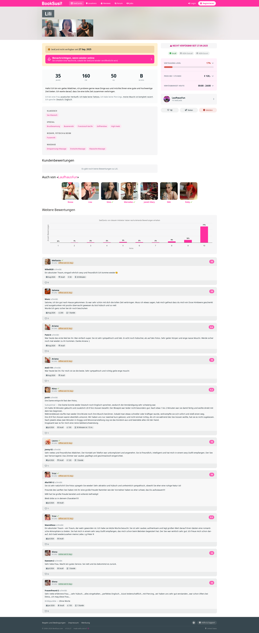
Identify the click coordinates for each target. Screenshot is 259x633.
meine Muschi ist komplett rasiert (138, 97)
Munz (47, 299)
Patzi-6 (48, 335)
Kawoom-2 (49, 560)
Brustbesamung (53, 126)
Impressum (73, 623)
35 (58, 75)
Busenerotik (69, 126)
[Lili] (50, 28)
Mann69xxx (50, 525)
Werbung (85, 623)
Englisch (68, 99)
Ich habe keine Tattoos (89, 97)
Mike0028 (49, 269)
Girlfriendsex (102, 126)
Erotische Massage (77, 149)
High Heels (115, 126)
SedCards (78, 3)
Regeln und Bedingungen (54, 623)
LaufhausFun (67, 177)
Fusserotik (51, 137)
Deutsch (60, 99)
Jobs (131, 3)
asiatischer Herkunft (70, 97)
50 (113, 75)
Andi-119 (49, 367)
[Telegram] (194, 622)
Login (193, 3)
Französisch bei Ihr (85, 126)
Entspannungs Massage (56, 149)
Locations (92, 3)
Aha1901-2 (49, 482)
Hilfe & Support (208, 622)
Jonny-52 (49, 449)
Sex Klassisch (52, 115)
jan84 (47, 397)
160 (86, 75)
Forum (119, 3)
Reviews (107, 3)
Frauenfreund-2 (52, 590)
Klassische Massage (97, 149)
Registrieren (208, 3)
